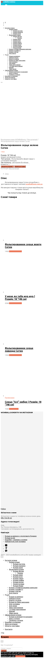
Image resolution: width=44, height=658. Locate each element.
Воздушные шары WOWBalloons (13, 139)
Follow (3, 509)
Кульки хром (17, 33)
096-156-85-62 (6, 518)
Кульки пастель (18, 30)
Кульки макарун (18, 32)
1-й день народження (16, 66)
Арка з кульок (13, 73)
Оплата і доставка (11, 79)
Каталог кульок (10, 28)
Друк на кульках (10, 77)
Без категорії (32, 139)
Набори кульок (13, 57)
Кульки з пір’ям (13, 52)
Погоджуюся (20, 656)
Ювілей (11, 67)
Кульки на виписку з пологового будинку (21, 536)
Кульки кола (17, 40)
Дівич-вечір (12, 69)
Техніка (19, 38)
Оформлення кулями (11, 70)
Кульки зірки (17, 39)
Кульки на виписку (14, 56)
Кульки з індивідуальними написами (20, 49)
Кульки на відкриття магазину (18, 71)
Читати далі (14, 409)
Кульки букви (17, 47)
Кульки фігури (17, 36)
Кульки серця (17, 42)
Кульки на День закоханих (17, 60)
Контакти (8, 629)
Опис (7, 174)
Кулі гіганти (12, 53)
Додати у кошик (15, 251)
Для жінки (12, 63)
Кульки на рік (10, 538)
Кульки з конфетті (15, 50)
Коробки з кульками (11, 76)
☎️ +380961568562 (8, 2)
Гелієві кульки (13, 29)
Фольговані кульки (15, 35)
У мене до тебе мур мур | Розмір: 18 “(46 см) (20, 297)
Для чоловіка (13, 62)
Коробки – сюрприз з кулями (16, 540)
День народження (14, 64)
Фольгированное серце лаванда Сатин (19, 349)
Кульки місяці (17, 45)
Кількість (4, 164)
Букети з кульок (14, 59)
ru (3, 633)
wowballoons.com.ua (33, 184)
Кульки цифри (17, 43)
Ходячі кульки (17, 46)
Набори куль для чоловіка (15, 541)
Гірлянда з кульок (14, 74)
